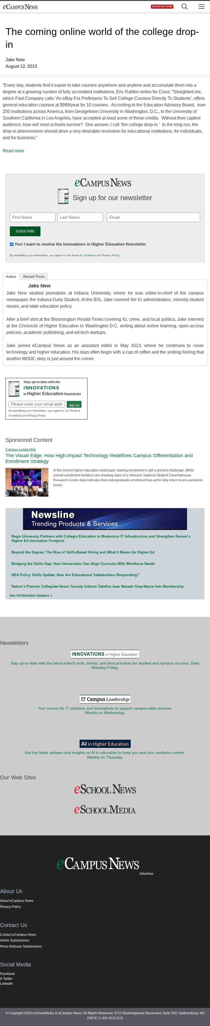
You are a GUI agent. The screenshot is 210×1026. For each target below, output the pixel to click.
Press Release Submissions (21, 946)
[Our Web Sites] (105, 789)
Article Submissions (14, 940)
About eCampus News (16, 901)
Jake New (39, 285)
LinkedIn (6, 984)
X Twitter (6, 979)
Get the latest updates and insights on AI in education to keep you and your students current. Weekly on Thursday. (105, 755)
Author (11, 277)
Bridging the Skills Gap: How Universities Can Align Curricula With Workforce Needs (83, 564)
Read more (13, 150)
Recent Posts (34, 277)
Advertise (146, 874)
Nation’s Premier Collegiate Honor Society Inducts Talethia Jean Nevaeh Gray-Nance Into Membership (97, 586)
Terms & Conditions (83, 255)
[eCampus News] (20, 6)
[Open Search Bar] (184, 6)
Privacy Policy (110, 255)
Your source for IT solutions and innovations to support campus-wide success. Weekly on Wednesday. (105, 710)
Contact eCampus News (18, 935)
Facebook (7, 974)
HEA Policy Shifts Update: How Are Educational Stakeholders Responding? (75, 575)
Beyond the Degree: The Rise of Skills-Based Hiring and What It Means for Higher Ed (82, 552)
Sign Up (74, 405)
